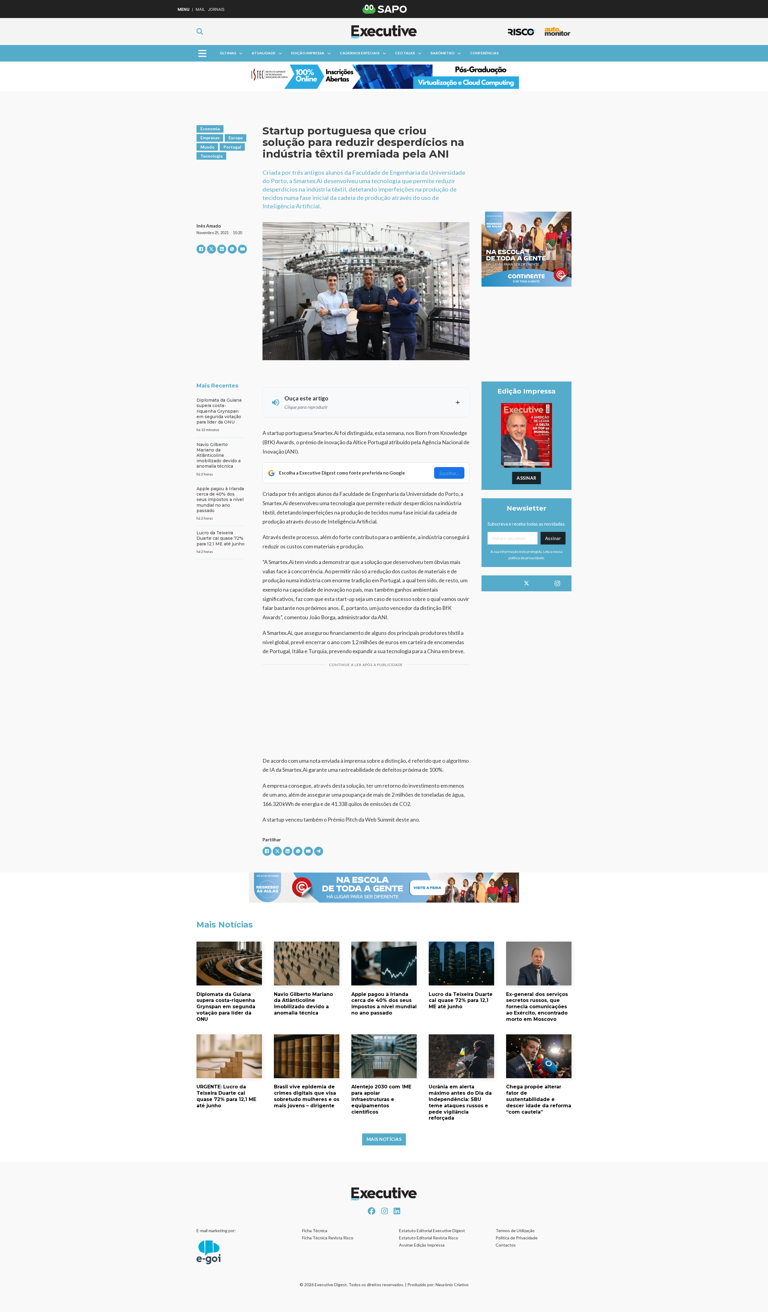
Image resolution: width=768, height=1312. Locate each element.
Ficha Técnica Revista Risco (327, 1237)
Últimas (228, 53)
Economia (210, 128)
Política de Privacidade (517, 1237)
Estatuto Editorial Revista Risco (428, 1237)
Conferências (484, 53)
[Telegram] (318, 851)
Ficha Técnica (314, 1230)
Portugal (232, 146)
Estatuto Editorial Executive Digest (432, 1230)
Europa (236, 137)
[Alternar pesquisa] (199, 31)
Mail (200, 9)
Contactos (506, 1244)
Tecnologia (211, 155)
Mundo (207, 146)
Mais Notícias (384, 1139)
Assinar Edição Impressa (422, 1244)
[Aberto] (202, 53)
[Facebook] (201, 249)
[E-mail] (242, 249)
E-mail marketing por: (216, 1230)
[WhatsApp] (232, 249)
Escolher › (449, 472)
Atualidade (263, 53)
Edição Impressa (307, 53)
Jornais (216, 9)
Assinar (526, 478)
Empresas (210, 137)
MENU (183, 9)
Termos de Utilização (515, 1230)
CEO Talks (405, 53)
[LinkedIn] (221, 249)
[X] (211, 249)
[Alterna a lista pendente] (241, 53)
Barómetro (442, 53)
